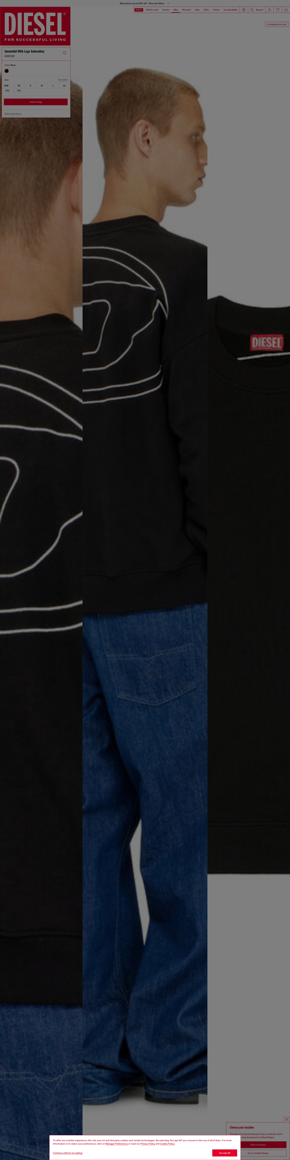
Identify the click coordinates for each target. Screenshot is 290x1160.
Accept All (224, 1153)
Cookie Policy (167, 1143)
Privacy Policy (147, 1143)
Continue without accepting (67, 1153)
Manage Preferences (117, 1143)
